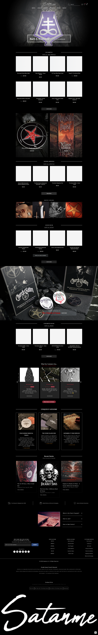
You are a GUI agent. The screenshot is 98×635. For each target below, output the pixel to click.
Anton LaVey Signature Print (57, 247)
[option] (26, 476)
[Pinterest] (20, 552)
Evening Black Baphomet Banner (40, 248)
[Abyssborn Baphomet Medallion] (32, 135)
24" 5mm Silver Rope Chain (57, 73)
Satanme (66, 588)
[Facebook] (14, 552)
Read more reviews (49, 401)
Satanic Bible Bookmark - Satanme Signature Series (23, 183)
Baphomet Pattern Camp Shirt (23, 98)
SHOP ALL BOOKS (48, 325)
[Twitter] (29, 552)
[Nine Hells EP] (66, 135)
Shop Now (64, 313)
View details (20, 489)
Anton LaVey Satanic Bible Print (57, 99)
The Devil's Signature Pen (57, 183)
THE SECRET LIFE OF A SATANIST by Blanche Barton (74, 346)
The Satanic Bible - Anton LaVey (74, 183)
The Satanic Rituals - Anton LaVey (40, 346)
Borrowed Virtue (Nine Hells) (23, 73)
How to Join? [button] (66, 518)
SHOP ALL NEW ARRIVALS (49, 54)
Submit (35, 544)
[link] (17, 503)
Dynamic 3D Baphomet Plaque (23, 248)
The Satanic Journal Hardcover (40, 99)
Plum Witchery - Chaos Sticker (40, 74)
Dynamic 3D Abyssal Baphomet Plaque (74, 248)
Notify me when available (40, 255)
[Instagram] (17, 552)
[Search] (74, 4)
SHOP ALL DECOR (49, 227)
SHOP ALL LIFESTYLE (49, 164)
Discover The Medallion (59, 39)
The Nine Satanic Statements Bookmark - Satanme (40, 183)
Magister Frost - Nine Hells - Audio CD (74, 99)
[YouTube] (26, 552)
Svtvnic (32, 588)
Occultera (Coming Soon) (56, 588)
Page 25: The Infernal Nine (74, 73)
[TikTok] (23, 552)
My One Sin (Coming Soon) (42, 588)
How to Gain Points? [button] (69, 524)
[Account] (82, 4)
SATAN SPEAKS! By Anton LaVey (57, 346)
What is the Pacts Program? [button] (71, 513)
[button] (17, 382)
